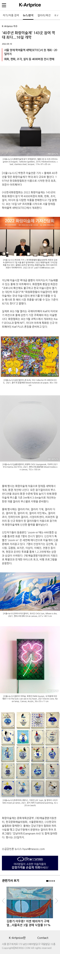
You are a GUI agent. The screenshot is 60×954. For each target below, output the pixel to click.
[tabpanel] (30, 906)
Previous (3, 900)
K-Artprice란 (17, 937)
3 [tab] (52, 881)
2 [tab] (50, 881)
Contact (42, 937)
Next (56, 900)
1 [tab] (47, 881)
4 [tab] (54, 881)
